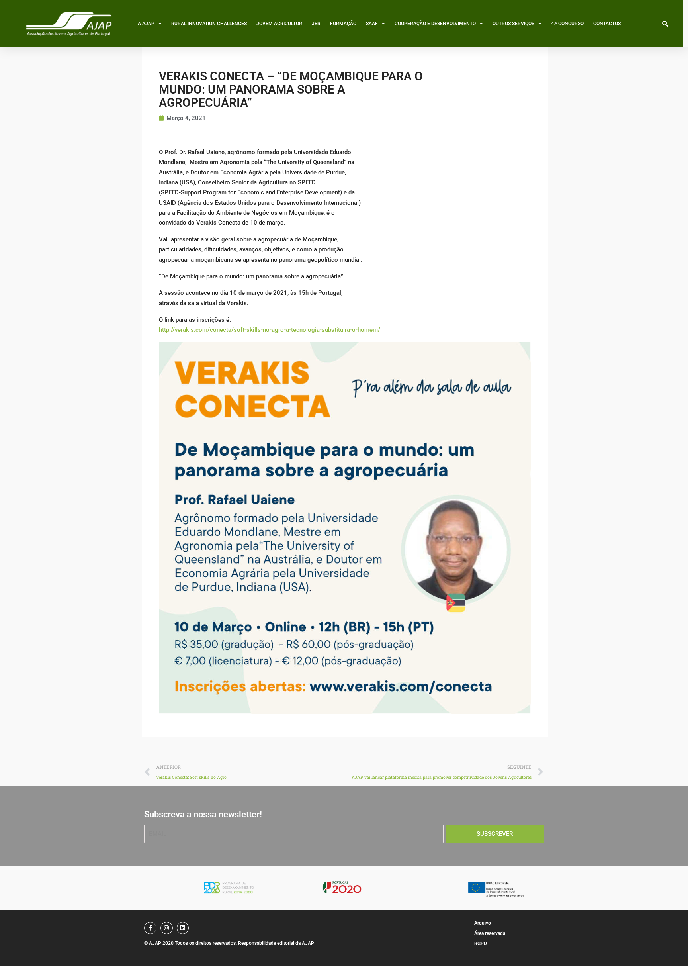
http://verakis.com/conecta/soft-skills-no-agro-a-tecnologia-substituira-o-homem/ (269, 329)
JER (316, 23)
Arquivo (482, 923)
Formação (343, 23)
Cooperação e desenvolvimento (435, 23)
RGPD (480, 943)
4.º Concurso (567, 23)
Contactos (607, 23)
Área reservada (489, 933)
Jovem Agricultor (279, 23)
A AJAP (146, 23)
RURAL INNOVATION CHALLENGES (209, 23)
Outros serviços (513, 23)
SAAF (372, 23)
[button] (665, 23)
